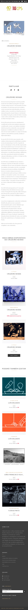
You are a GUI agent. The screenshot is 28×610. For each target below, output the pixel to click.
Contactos (5, 566)
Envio (3, 556)
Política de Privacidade (9, 560)
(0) (26, 1)
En (7, 1)
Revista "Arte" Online (9, 595)
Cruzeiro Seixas (14, 46)
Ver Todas (14, 355)
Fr (12, 1)
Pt (4, 1)
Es (9, 1)
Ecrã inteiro (6, 41)
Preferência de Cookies (9, 562)
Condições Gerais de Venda (10, 558)
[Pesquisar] (19, 1)
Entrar (16, 1)
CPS (6, 586)
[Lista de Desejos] (22, 1)
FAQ (3, 564)
